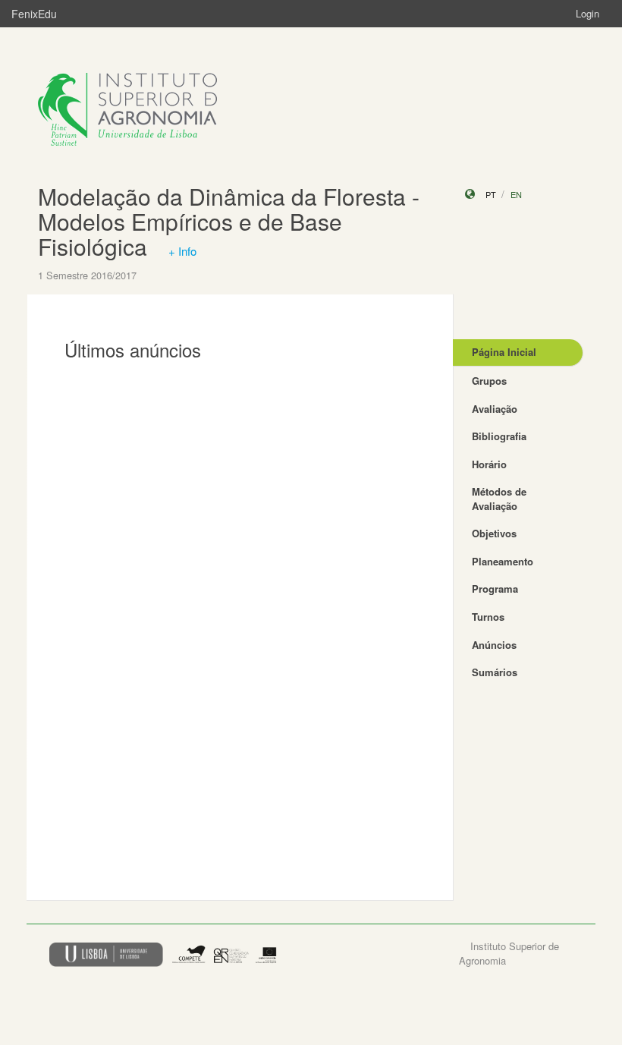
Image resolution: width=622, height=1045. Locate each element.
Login (587, 13)
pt (490, 194)
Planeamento (502, 561)
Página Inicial (504, 352)
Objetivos (494, 533)
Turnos (488, 616)
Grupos (489, 380)
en (516, 194)
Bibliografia (499, 436)
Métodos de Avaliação (499, 498)
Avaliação (494, 408)
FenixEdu (34, 13)
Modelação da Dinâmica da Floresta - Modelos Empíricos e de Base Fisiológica (228, 221)
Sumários (494, 672)
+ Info (182, 251)
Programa (495, 588)
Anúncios (494, 644)
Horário (489, 464)
